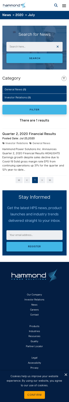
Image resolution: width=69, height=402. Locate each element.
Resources (34, 336)
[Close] (66, 375)
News (6, 15)
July (31, 15)
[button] (64, 5)
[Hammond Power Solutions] (14, 5)
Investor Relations (18, 97)
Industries (34, 331)
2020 (19, 15)
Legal (35, 358)
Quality (34, 341)
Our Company (34, 295)
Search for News (35, 34)
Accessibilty (34, 363)
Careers (34, 310)
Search (34, 58)
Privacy (34, 368)
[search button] (56, 5)
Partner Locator (34, 346)
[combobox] (34, 47)
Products (34, 326)
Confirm (34, 394)
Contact (34, 315)
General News (15, 89)
